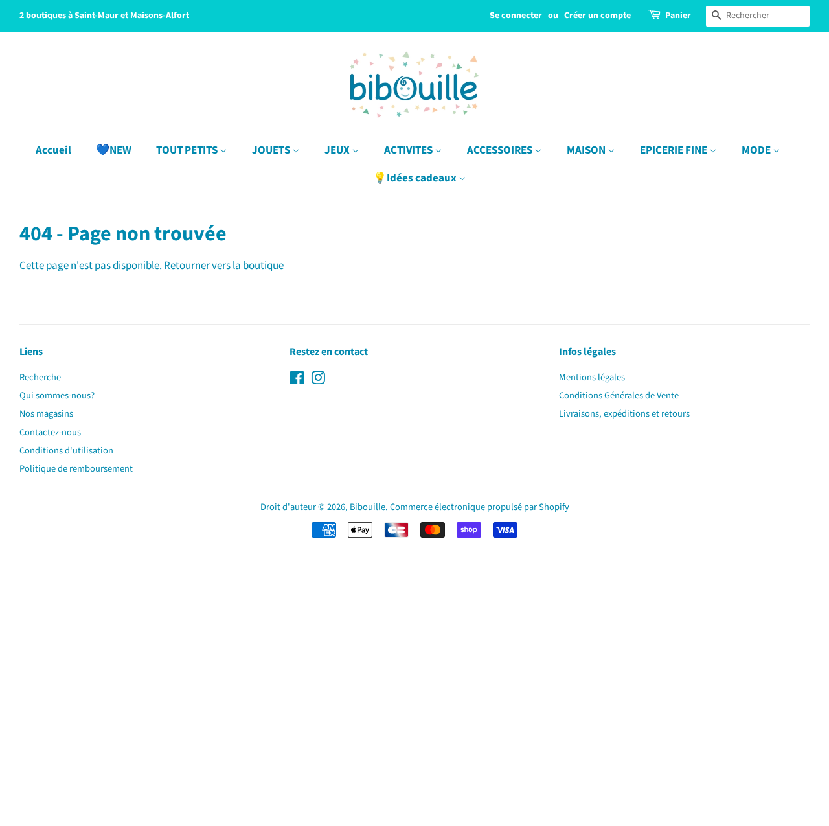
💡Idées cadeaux (416, 178)
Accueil (53, 150)
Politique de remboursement (76, 469)
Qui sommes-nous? (57, 395)
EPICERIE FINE (674, 150)
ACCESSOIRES (500, 150)
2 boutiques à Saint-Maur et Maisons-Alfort (104, 15)
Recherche (40, 377)
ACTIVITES (409, 150)
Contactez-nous (50, 432)
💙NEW (113, 150)
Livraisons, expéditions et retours (624, 413)
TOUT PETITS (188, 150)
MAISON (587, 150)
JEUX (338, 150)
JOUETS (272, 150)
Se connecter (516, 15)
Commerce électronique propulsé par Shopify (479, 507)
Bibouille (367, 507)
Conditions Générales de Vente (619, 395)
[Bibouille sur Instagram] (318, 380)
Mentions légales (592, 377)
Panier (678, 15)
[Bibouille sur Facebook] (297, 380)
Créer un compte (597, 15)
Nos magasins (46, 413)
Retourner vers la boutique (224, 265)
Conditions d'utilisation (66, 450)
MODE (757, 150)
